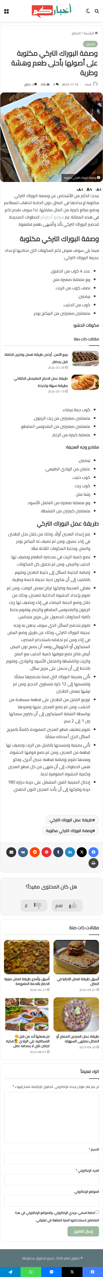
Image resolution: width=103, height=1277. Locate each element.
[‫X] (82, 852)
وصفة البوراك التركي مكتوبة (69, 830)
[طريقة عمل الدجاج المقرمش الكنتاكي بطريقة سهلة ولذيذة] (85, 382)
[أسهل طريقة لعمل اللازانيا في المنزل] (76, 957)
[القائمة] (6, 12)
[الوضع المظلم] (88, 12)
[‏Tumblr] (58, 852)
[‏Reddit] (35, 852)
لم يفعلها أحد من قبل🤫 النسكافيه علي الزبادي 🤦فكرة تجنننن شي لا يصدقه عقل (28, 1041)
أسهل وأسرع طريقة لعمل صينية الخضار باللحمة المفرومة (27, 981)
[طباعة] (93, 863)
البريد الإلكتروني (87, 1170)
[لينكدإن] (70, 852)
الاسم (94, 1149)
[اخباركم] (52, 10)
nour (88, 84)
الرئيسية (89, 33)
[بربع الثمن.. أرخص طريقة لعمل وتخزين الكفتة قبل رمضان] (85, 358)
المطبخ (76, 33)
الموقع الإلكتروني (86, 1191)
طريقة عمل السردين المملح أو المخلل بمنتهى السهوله (77, 1038)
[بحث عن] (96, 12)
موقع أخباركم (52, 217)
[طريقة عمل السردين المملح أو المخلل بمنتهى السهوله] (76, 1014)
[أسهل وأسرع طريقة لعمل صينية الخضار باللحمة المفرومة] (27, 957)
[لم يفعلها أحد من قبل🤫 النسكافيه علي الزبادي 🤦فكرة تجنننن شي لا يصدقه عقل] (27, 1014)
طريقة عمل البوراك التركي (71, 820)
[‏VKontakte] (23, 852)
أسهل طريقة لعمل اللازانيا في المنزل (78, 981)
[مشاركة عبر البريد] (11, 852)
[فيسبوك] (93, 852)
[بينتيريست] (47, 852)
